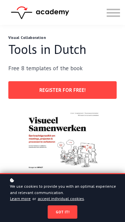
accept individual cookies (61, 198)
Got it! (62, 212)
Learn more (20, 198)
